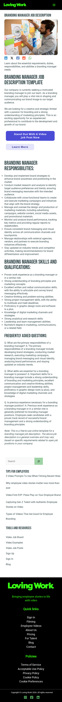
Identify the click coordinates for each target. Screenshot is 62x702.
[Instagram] (25, 697)
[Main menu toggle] (54, 5)
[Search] (38, 461)
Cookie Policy (31, 677)
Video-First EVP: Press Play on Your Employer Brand (33, 495)
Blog (8, 564)
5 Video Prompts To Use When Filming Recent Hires (33, 476)
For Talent (31, 638)
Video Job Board (14, 537)
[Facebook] (17, 58)
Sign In (9, 558)
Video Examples (14, 542)
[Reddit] (23, 58)
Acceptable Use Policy (31, 669)
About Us (31, 630)
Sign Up (10, 553)
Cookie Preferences (31, 681)
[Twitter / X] (11, 58)
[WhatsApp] (29, 58)
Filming (31, 621)
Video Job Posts (14, 548)
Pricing (31, 634)
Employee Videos (31, 625)
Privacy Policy (31, 673)
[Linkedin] (5, 58)
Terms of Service (31, 664)
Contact (31, 646)
